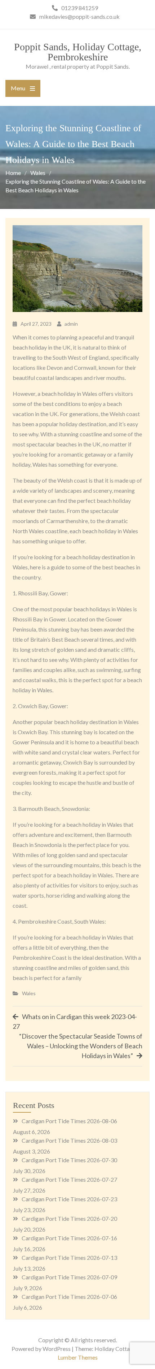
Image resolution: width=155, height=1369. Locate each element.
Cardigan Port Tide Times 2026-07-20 (69, 1218)
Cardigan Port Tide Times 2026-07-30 (69, 1159)
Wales (29, 993)
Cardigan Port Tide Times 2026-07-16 (69, 1238)
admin (71, 324)
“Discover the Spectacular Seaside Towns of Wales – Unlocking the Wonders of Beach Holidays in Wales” (80, 1046)
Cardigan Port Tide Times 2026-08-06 (69, 1120)
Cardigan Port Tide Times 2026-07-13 (69, 1257)
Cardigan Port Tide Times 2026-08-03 (69, 1140)
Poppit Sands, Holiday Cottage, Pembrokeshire (77, 52)
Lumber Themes (78, 1357)
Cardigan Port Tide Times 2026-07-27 (69, 1179)
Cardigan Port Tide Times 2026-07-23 (69, 1198)
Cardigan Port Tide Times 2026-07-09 (69, 1277)
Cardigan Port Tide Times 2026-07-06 (69, 1296)
